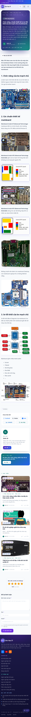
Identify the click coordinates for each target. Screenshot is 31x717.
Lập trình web (4, 666)
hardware (4, 409)
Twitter (16, 418)
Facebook (7, 418)
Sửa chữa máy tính (6, 668)
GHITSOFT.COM (24, 712)
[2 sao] (12, 583)
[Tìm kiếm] (20, 6)
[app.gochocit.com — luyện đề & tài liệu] (10, 651)
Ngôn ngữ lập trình (6, 661)
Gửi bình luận (8, 630)
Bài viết (6, 447)
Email (3, 618)
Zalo (24, 418)
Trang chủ (5, 12)
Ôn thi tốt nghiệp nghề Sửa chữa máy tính (14, 528)
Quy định (9, 714)
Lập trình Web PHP (6, 682)
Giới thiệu (3, 714)
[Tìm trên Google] (24, 6)
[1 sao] (9, 583)
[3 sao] (15, 583)
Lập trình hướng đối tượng (8, 689)
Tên (2, 612)
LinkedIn (10, 422)
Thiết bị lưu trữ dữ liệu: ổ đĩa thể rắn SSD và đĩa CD (15, 561)
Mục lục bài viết (8, 55)
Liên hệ (14, 714)
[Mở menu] (28, 6)
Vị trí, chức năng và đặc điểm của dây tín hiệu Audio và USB (15, 497)
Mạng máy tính (5, 671)
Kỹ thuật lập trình (5, 663)
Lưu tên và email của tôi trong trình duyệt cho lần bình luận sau (16, 625)
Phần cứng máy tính (15, 12)
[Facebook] (2, 651)
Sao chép (23, 422)
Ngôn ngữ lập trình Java (7, 677)
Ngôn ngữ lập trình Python (8, 679)
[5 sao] (21, 583)
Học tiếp (6, 462)
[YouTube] (6, 651)
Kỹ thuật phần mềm (6, 658)
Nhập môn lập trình (6, 684)
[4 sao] (18, 583)
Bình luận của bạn (6, 598)
